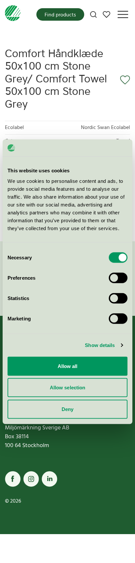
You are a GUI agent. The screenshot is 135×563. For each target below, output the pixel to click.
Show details (100, 345)
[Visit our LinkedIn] (49, 479)
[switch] (118, 277)
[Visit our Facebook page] (13, 479)
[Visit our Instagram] (31, 479)
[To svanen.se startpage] (13, 14)
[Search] (93, 14)
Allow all (68, 366)
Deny (67, 409)
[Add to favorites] (123, 80)
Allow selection (68, 387)
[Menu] (123, 14)
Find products (60, 15)
